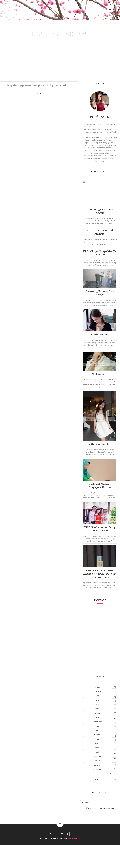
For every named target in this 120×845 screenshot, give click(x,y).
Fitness (97, 700)
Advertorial (97, 691)
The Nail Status (97, 722)
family (97, 743)
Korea (97, 709)
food (97, 752)
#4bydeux (97, 687)
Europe (97, 696)
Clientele (106, 814)
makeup (97, 761)
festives (97, 748)
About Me (94, 814)
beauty (97, 730)
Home (39, 93)
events (97, 739)
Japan (97, 704)
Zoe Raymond (75, 838)
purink (97, 779)
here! (105, 158)
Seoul (97, 717)
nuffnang (97, 765)
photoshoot (97, 769)
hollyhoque (97, 756)
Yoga (97, 726)
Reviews (97, 713)
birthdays (97, 735)
